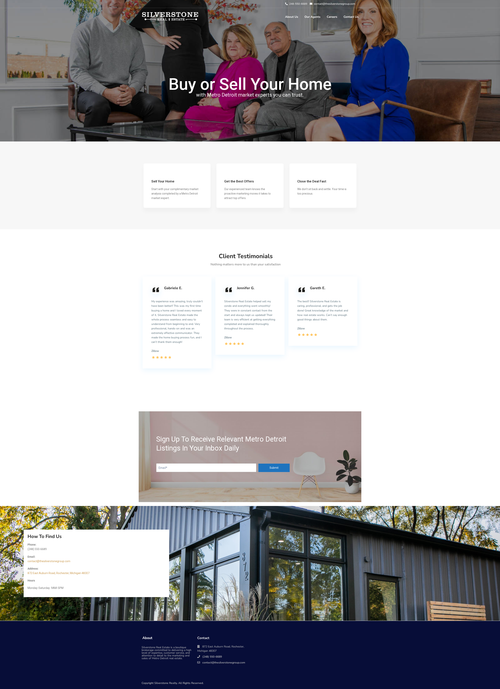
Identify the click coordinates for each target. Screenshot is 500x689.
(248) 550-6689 (212, 657)
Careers (332, 17)
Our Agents (312, 17)
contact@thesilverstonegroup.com (49, 561)
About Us (291, 17)
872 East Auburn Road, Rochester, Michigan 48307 (58, 573)
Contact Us (351, 17)
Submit (274, 467)
